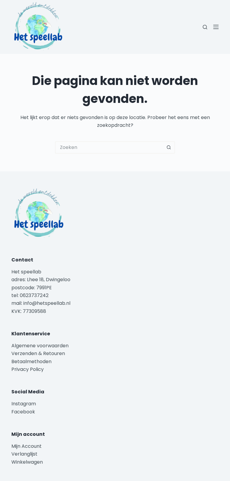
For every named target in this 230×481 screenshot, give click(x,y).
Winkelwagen (27, 462)
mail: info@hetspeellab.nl (40, 303)
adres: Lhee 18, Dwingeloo (40, 279)
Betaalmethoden (32, 361)
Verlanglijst (24, 453)
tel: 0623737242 (30, 295)
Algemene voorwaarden (40, 345)
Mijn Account (26, 446)
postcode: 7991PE (31, 287)
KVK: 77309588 (28, 311)
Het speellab (27, 271)
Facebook (23, 411)
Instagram (23, 403)
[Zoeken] (205, 27)
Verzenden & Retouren (38, 353)
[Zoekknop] (169, 147)
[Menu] (216, 27)
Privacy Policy (27, 369)
